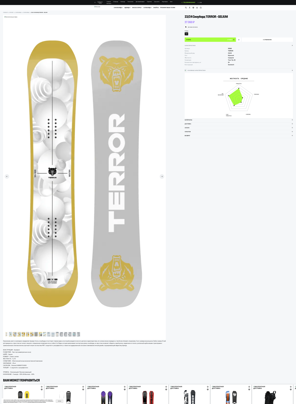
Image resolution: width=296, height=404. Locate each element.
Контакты (109, 3)
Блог (171, 1)
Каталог (11, 12)
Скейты (156, 7)
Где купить (156, 1)
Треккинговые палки (167, 7)
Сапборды (147, 7)
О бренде (115, 1)
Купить (209, 39)
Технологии (130, 1)
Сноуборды (118, 7)
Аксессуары (136, 7)
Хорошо (59, 401)
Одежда (127, 7)
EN (201, 2)
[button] (162, 176)
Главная (109, 1)
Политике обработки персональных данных (37, 402)
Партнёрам (165, 1)
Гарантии (149, 1)
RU (198, 2)
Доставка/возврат (140, 1)
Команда (123, 1)
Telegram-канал (189, 2)
